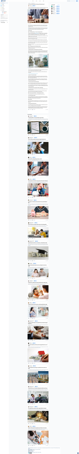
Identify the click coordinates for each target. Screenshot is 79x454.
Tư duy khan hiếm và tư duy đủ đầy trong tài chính (35, 117)
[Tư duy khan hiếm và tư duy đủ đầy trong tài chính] (38, 127)
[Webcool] (38, 111)
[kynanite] (28, 157)
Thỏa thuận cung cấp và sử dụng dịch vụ (4, 18)
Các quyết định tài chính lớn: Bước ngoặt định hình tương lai (37, 408)
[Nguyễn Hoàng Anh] (28, 321)
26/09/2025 (31, 241)
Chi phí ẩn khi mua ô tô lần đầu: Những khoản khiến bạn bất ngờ (37, 388)
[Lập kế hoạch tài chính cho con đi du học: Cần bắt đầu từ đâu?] (38, 253)
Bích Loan (31, 5)
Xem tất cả (58, 4)
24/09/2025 (31, 321)
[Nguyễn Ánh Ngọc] (28, 222)
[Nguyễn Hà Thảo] (28, 137)
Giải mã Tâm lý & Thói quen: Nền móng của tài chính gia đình (37, 224)
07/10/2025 (31, 116)
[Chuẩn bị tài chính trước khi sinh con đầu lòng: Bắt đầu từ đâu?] (38, 312)
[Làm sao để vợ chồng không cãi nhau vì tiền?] (38, 169)
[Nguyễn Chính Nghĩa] (28, 241)
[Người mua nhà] (36, 1)
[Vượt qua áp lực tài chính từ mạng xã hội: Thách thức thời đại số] (38, 190)
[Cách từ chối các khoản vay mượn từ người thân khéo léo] (38, 148)
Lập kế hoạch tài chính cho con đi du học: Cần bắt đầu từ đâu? (37, 242)
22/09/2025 (31, 426)
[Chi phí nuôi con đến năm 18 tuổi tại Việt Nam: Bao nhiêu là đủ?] (38, 292)
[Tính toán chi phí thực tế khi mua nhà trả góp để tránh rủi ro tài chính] (38, 355)
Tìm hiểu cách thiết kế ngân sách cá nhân (33, 73)
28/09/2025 (31, 200)
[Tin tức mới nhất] (33, 1)
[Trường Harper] (28, 116)
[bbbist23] (28, 179)
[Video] (43, 1)
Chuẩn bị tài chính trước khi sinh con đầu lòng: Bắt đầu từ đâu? (37, 304)
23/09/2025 (31, 366)
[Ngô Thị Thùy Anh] (28, 406)
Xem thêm (29, 120)
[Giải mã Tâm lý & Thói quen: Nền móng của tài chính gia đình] (38, 232)
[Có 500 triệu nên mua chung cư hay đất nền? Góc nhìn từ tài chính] (38, 377)
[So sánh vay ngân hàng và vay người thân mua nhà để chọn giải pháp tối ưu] (38, 332)
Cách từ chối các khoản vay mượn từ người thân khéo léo (37, 139)
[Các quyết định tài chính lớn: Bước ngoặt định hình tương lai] (38, 417)
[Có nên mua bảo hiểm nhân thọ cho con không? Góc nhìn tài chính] (38, 273)
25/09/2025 (31, 281)
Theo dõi (36, 137)
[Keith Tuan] (28, 366)
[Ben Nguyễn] (28, 263)
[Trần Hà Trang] (28, 200)
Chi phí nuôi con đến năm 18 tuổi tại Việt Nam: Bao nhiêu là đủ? (37, 282)
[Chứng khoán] (40, 1)
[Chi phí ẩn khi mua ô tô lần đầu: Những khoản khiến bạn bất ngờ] (38, 397)
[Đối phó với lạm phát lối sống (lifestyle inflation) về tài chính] (38, 438)
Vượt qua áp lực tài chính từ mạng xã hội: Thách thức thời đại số (38, 180)
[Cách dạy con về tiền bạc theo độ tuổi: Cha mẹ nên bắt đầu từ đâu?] (38, 212)
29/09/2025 (31, 179)
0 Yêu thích (30, 109)
